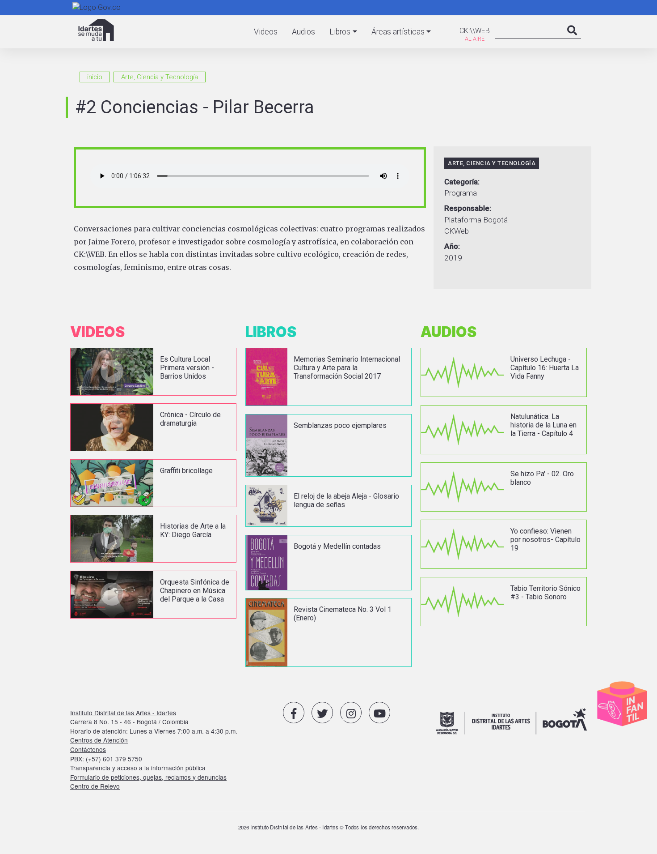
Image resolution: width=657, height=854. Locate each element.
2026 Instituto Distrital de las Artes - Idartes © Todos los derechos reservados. (328, 827)
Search (572, 39)
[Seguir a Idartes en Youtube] (379, 712)
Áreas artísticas (398, 31)
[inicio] (96, 30)
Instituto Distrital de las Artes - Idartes (123, 712)
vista (153, 371)
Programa (460, 192)
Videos (266, 31)
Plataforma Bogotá (476, 219)
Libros (339, 31)
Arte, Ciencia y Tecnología (159, 77)
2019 (453, 257)
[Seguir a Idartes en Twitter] (322, 712)
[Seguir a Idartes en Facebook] (293, 712)
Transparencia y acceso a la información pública (138, 767)
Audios (303, 31)
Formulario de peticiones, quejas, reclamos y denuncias (148, 777)
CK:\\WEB (474, 30)
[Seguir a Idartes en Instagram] (351, 712)
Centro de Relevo (95, 785)
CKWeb (456, 230)
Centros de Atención (99, 739)
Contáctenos (88, 749)
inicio (94, 77)
